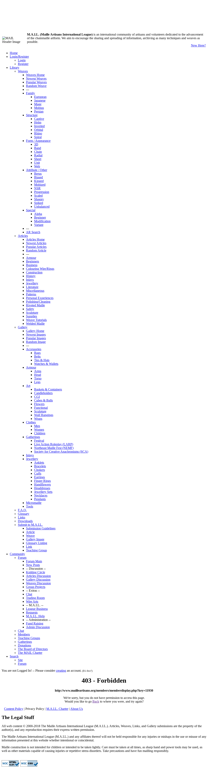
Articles (23, 236)
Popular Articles (36, 246)
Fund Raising (34, 623)
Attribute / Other (36, 170)
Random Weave (36, 86)
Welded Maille (35, 323)
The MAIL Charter (30, 652)
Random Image (36, 342)
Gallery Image (35, 539)
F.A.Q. (22, 510)
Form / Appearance (38, 140)
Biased (38, 177)
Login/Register (19, 56)
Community (17, 554)
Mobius (39, 108)
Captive (39, 118)
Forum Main (34, 561)
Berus (38, 173)
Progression (41, 192)
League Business (37, 609)
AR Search (33, 232)
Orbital (38, 129)
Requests (32, 612)
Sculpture (32, 312)
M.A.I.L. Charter (57, 708)
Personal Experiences (39, 298)
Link (29, 546)
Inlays (30, 279)
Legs (37, 382)
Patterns (31, 294)
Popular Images (36, 338)
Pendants (40, 499)
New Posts (33, 565)
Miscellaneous (35, 290)
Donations (24, 645)
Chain (38, 151)
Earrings (39, 477)
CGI (37, 396)
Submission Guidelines (40, 528)
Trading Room (35, 598)
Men (37, 426)
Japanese (40, 100)
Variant (38, 225)
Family (30, 93)
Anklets (39, 462)
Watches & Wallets (46, 364)
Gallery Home (35, 331)
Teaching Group (36, 550)
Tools (29, 506)
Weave (30, 535)
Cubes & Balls (43, 400)
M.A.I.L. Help (35, 616)
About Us (76, 708)
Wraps (38, 418)
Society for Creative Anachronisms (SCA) (61, 451)
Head (37, 374)
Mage (37, 104)
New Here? (198, 45)
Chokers (39, 470)
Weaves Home (35, 75)
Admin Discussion (38, 627)
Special (30, 210)
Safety (30, 309)
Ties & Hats (41, 360)
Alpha (38, 214)
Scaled (38, 195)
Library (14, 67)
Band (37, 148)
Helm (37, 122)
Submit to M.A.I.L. (30, 524)
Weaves (23, 71)
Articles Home (35, 239)
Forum (22, 557)
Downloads (25, 521)
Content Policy (13, 708)
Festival (39, 440)
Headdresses (42, 488)
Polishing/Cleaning (38, 301)
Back (95, 701)
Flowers (39, 404)
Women (39, 429)
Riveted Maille (35, 305)
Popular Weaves (36, 82)
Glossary (23, 513)
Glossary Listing (36, 543)
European (40, 97)
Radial (38, 155)
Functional (41, 407)
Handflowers (42, 484)
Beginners (32, 261)
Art (28, 385)
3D (36, 144)
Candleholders (43, 393)
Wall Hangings (43, 415)
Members (24, 634)
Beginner (40, 217)
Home (14, 53)
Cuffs (37, 473)
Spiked (38, 203)
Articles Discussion (38, 576)
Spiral (38, 137)
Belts (37, 356)
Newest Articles (36, 243)
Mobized (40, 184)
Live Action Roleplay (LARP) (53, 444)
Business (31, 265)
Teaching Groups (29, 638)
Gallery (22, 327)
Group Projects (35, 587)
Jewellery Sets (43, 492)
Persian (38, 111)
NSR (37, 188)
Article (30, 532)
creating (61, 670)
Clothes (31, 422)
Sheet (37, 159)
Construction (34, 272)
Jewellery (32, 283)
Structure (32, 115)
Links (21, 517)
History (31, 276)
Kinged (39, 181)
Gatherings (33, 437)
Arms (37, 371)
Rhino (38, 133)
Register (23, 64)
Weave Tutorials (36, 320)
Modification (42, 221)
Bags (37, 353)
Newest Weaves (36, 78)
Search (14, 656)
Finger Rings (42, 481)
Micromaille (33, 502)
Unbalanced (42, 206)
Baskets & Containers (48, 389)
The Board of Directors (33, 649)
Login (22, 60)
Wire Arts (32, 601)
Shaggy (39, 199)
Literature (32, 287)
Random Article (36, 250)
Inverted (39, 126)
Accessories (33, 349)
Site (20, 660)
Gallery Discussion (38, 579)
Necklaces (40, 495)
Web (37, 166)
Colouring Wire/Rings (40, 268)
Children (39, 433)
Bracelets (40, 466)
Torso (37, 378)
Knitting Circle (35, 572)
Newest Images (36, 334)
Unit (37, 162)
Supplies (31, 316)
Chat (29, 594)
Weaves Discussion (38, 583)
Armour (31, 257)
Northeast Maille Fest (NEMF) (54, 448)
